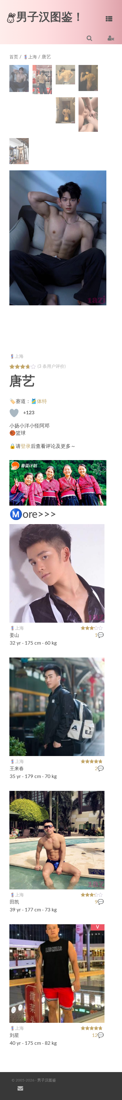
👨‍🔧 (96, 747)
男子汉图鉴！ (50, 17)
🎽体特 (39, 401)
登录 (26, 446)
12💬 (98, 1035)
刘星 (14, 1035)
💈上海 (30, 57)
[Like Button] (14, 413)
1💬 (99, 635)
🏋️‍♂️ (96, 880)
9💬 (99, 902)
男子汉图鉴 (46, 1080)
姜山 (14, 635)
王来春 (17, 768)
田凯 (14, 902)
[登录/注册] (111, 38)
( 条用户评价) (52, 366)
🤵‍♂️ (96, 613)
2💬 (99, 768)
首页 (13, 57)
